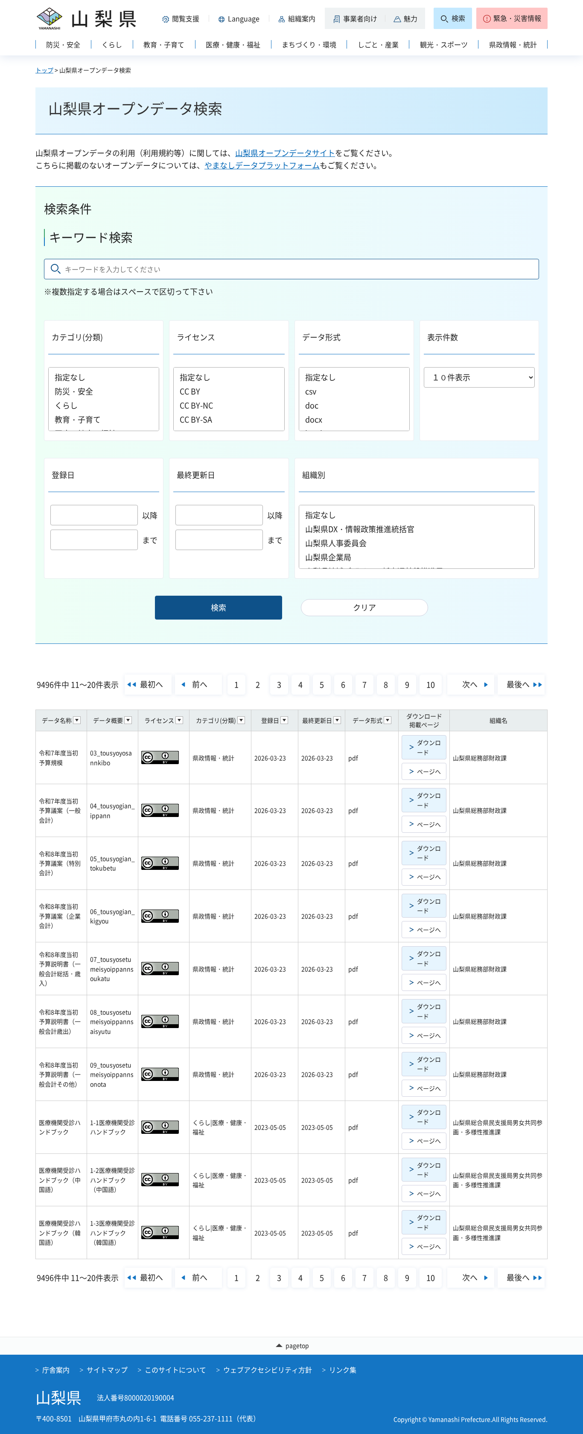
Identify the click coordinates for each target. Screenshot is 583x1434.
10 (430, 684)
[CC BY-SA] (229, 419)
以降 (149, 515)
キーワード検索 (91, 237)
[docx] (354, 419)
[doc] (354, 405)
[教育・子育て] (104, 419)
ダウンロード (429, 747)
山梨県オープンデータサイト (285, 153)
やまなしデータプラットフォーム (262, 165)
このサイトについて (175, 1369)
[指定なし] (104, 377)
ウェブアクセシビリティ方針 (267, 1369)
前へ (199, 684)
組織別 (313, 475)
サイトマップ (107, 1369)
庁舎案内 (56, 1369)
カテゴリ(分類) (77, 337)
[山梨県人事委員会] (417, 543)
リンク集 (342, 1369)
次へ (470, 684)
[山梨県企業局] (417, 557)
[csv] (354, 391)
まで (149, 540)
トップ (44, 70)
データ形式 (321, 337)
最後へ (518, 684)
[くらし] (104, 405)
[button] (182, 18)
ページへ (429, 771)
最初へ (151, 684)
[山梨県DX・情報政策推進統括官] (417, 529)
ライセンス (196, 337)
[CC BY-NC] (229, 405)
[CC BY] (229, 391)
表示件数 (442, 337)
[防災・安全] (104, 391)
